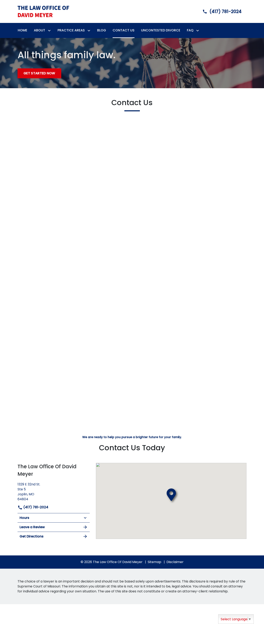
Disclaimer (175, 562)
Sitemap (154, 562)
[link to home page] (43, 11)
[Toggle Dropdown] (50, 30)
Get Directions (32, 536)
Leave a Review (32, 527)
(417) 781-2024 (35, 507)
